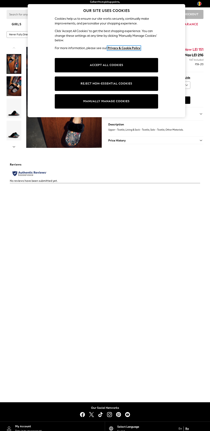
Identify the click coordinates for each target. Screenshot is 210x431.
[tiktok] (100, 414)
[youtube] (127, 414)
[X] (91, 414)
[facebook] (82, 414)
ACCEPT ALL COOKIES (106, 65)
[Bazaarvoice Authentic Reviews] (29, 173)
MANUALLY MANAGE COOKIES (106, 101)
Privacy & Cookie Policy (124, 48)
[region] (106, 60)
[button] (155, 140)
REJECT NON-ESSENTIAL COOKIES (106, 83)
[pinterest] (118, 414)
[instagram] (109, 414)
